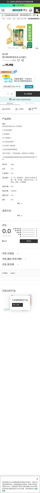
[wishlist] (18, 60)
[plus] (11, 94)
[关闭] (37, 478)
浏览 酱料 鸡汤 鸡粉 (12, 259)
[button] (37, 10)
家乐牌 (5, 54)
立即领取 (29, 87)
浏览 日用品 (8, 253)
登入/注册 (16, 305)
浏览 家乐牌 (8, 264)
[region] (20, 484)
